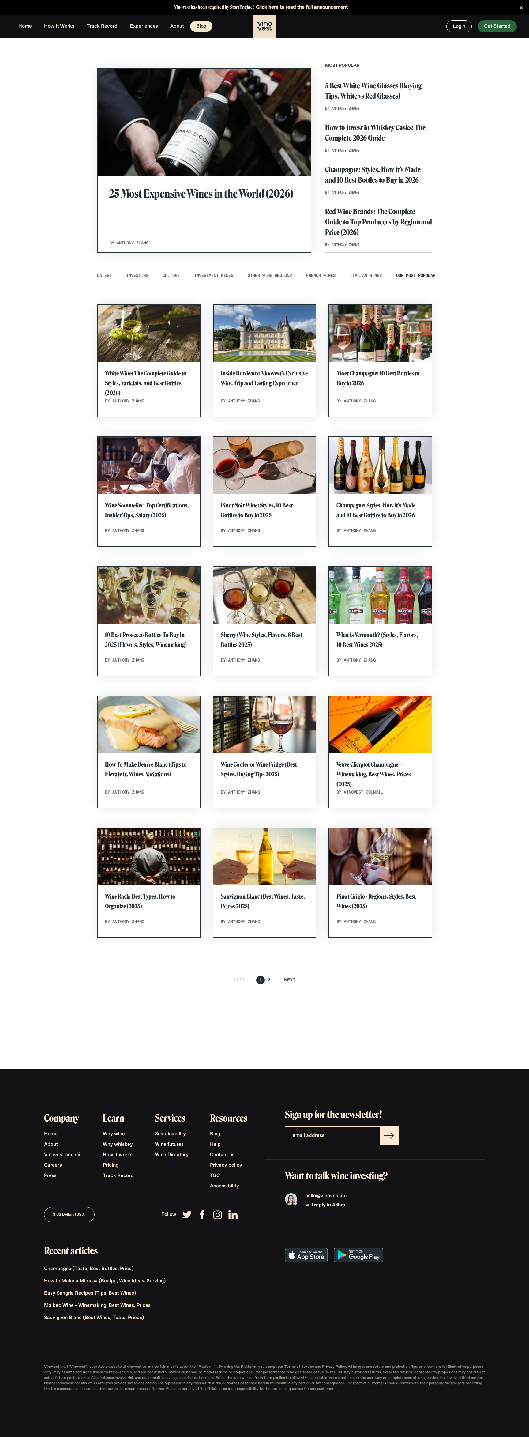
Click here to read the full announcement (302, 7)
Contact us (222, 1154)
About (177, 26)
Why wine (114, 1134)
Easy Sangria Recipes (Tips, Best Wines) (90, 1293)
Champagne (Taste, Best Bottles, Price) (88, 1268)
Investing (137, 275)
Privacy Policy (334, 1367)
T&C (215, 1175)
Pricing (110, 1165)
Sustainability (170, 1134)
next (289, 980)
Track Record (102, 26)
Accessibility (224, 1186)
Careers (53, 1165)
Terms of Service (299, 1367)
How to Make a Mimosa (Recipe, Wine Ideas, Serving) (105, 1281)
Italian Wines (366, 275)
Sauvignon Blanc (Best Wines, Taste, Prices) (94, 1317)
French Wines (321, 275)
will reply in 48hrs (325, 1205)
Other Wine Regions (270, 275)
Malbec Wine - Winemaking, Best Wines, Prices (97, 1305)
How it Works (59, 26)
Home (25, 26)
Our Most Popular (415, 275)
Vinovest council (62, 1154)
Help (215, 1144)
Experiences (144, 26)
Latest (104, 275)
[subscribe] (389, 1136)
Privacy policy (226, 1165)
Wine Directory (172, 1154)
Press (50, 1175)
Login (459, 26)
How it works (118, 1154)
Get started (497, 26)
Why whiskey (118, 1144)
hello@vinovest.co (326, 1196)
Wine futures (169, 1144)
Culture (171, 275)
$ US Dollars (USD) (69, 1214)
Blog (201, 26)
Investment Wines (213, 275)
